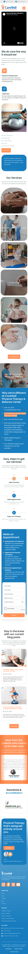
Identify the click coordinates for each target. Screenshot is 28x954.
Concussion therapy (14, 337)
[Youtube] (18, 884)
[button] (24, 8)
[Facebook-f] (8, 884)
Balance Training (14, 255)
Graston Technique (14, 310)
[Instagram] (3, 884)
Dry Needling (14, 282)
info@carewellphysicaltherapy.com (12, 861)
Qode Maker (22, 946)
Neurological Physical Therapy (14, 228)
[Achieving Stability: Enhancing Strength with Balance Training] (14, 695)
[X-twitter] (13, 884)
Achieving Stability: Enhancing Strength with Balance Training (12, 707)
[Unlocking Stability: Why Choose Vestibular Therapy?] (14, 658)
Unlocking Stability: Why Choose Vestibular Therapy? (13, 670)
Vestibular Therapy (14, 200)
